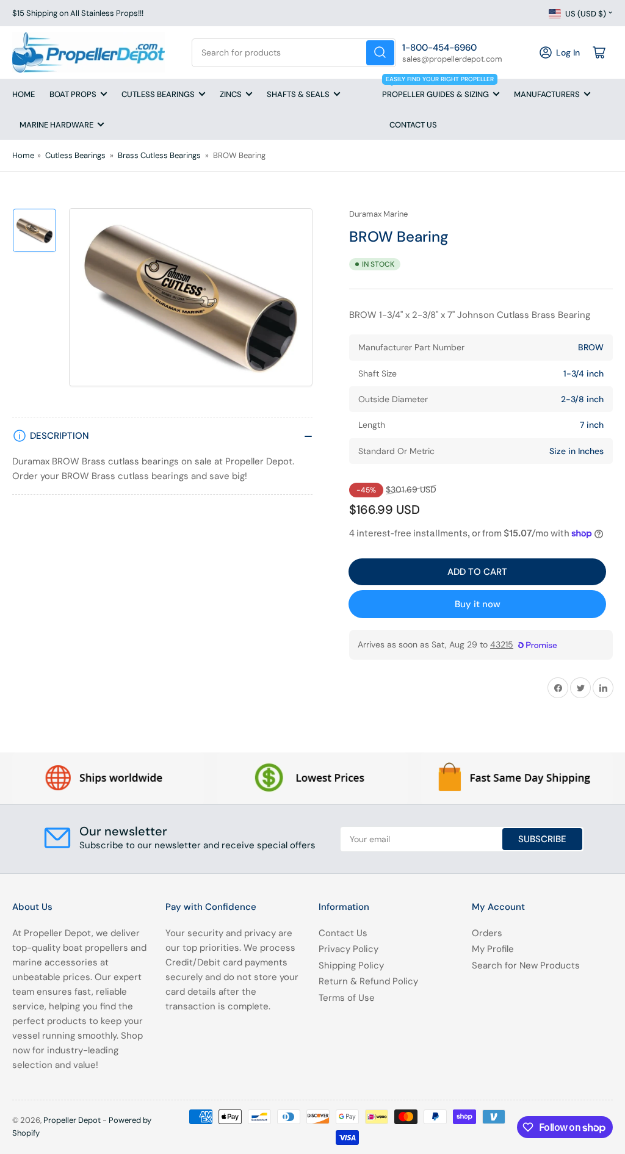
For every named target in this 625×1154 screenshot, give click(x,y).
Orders (487, 933)
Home (23, 94)
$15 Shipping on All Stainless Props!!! (77, 13)
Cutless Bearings (158, 94)
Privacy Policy (348, 949)
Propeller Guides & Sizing (438, 89)
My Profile (493, 949)
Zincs (231, 94)
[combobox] (294, 52)
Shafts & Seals (298, 94)
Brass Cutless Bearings (159, 155)
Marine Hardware (56, 125)
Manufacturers (547, 94)
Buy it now (477, 604)
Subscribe (542, 839)
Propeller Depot (72, 1120)
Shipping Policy (351, 965)
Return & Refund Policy (368, 981)
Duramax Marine (378, 214)
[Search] (380, 53)
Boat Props (72, 94)
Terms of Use (347, 998)
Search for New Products (526, 965)
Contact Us (413, 125)
